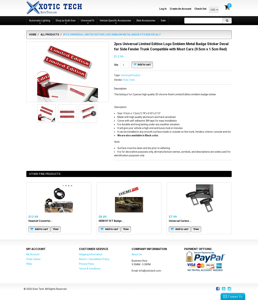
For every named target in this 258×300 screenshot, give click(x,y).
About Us (137, 254)
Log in (163, 8)
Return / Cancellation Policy (94, 259)
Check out (200, 8)
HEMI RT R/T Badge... (111, 220)
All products (50, 34)
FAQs (29, 263)
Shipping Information (90, 254)
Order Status (33, 259)
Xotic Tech (129, 79)
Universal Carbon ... (180, 220)
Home (32, 34)
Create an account (180, 8)
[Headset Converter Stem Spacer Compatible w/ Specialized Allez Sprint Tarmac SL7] (58, 198)
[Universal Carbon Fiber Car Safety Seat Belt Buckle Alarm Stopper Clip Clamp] (199, 198)
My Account (32, 254)
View (55, 229)
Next (93, 113)
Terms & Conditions (90, 268)
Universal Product (130, 75)
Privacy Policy (86, 263)
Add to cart (144, 64)
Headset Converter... (40, 220)
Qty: (116, 64)
